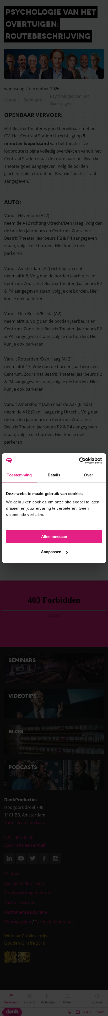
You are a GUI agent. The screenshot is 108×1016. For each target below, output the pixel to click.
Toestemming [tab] (19, 475)
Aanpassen (51, 552)
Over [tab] (88, 475)
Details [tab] (54, 475)
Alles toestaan (54, 536)
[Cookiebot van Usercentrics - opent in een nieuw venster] (79, 460)
